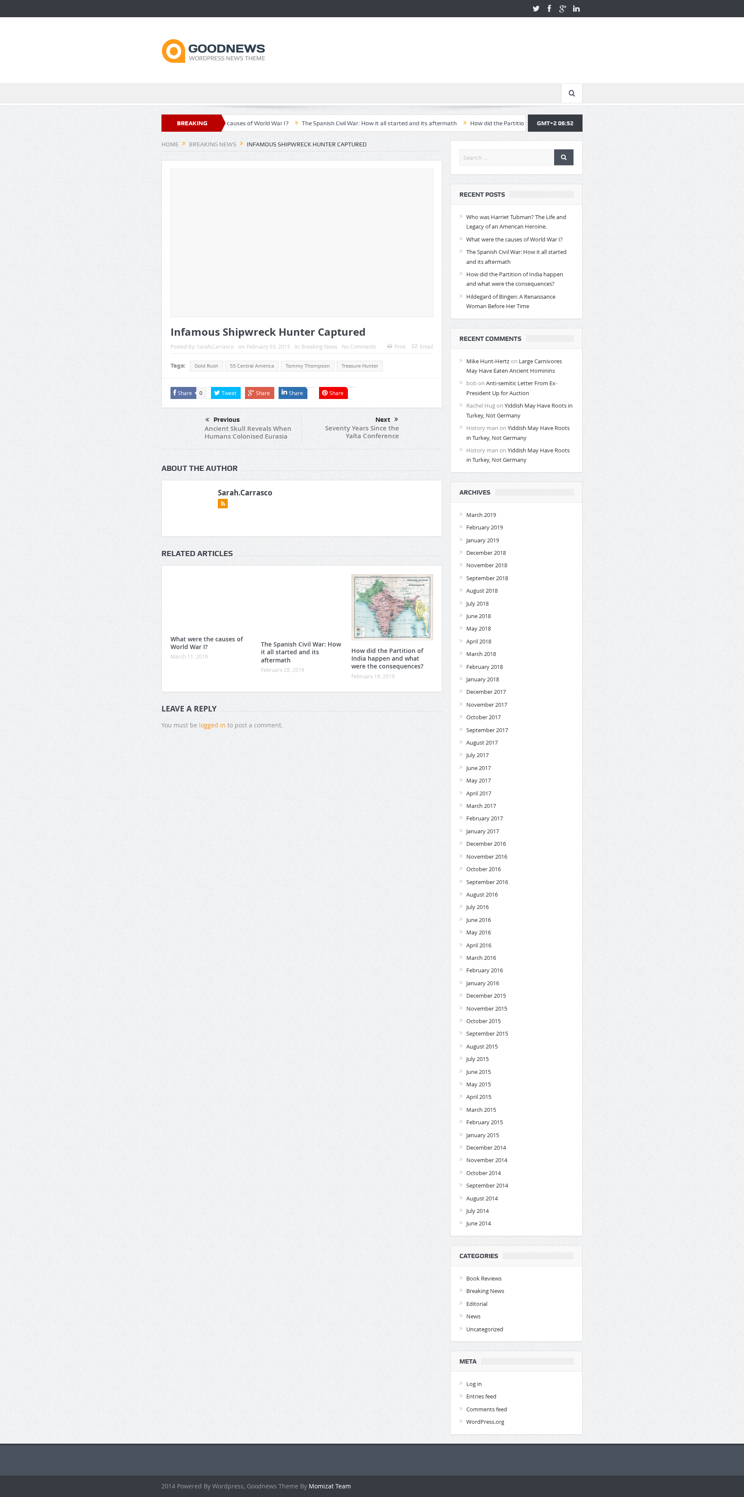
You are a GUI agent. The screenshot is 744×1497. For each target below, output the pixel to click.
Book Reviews (484, 1278)
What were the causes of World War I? (206, 643)
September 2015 (487, 1033)
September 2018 (487, 578)
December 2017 (486, 692)
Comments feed (486, 1409)
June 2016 (478, 920)
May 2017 (478, 780)
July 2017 (477, 755)
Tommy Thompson (307, 366)
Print (400, 346)
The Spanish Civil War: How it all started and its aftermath (330, 123)
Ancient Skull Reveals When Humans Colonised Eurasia (248, 432)
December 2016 (486, 843)
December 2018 (486, 553)
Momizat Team (330, 1486)
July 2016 (477, 907)
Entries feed (481, 1396)
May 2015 (478, 1084)
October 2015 (483, 1021)
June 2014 (478, 1223)
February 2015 (484, 1122)
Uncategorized (484, 1329)
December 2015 (486, 995)
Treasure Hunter (359, 366)
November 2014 (486, 1160)
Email (426, 346)
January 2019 (482, 540)
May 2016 (478, 932)
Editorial (476, 1304)
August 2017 (482, 742)
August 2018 (482, 590)
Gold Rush (206, 366)
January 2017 (482, 831)
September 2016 (487, 882)
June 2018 (478, 616)
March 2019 (481, 515)
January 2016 (482, 983)
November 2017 (486, 704)
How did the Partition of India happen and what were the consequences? (518, 123)
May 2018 (478, 628)
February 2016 (484, 970)
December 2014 (486, 1147)
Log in (474, 1384)
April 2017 (478, 793)
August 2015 (482, 1046)
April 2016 (478, 945)
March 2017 (481, 806)
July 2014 (477, 1211)
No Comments (359, 346)
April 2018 (478, 641)
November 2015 (486, 1008)
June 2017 (478, 768)
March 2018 (481, 654)
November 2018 (486, 565)
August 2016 (482, 894)
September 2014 (487, 1185)
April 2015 (478, 1097)
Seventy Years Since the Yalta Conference (362, 432)
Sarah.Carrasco (215, 346)
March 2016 (481, 958)
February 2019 (484, 527)
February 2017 (484, 818)
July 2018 (477, 603)
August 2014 (482, 1198)
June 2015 (478, 1072)
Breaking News (319, 346)
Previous (227, 420)
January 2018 (482, 679)
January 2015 (482, 1135)
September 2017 (487, 730)
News (473, 1316)
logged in (212, 725)
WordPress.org (485, 1422)
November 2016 (486, 856)
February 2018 (484, 667)
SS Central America (252, 366)
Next (382, 420)
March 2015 (481, 1109)
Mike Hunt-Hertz (487, 361)
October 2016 (483, 869)
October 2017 (483, 717)
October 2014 (483, 1173)
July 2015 (477, 1059)
